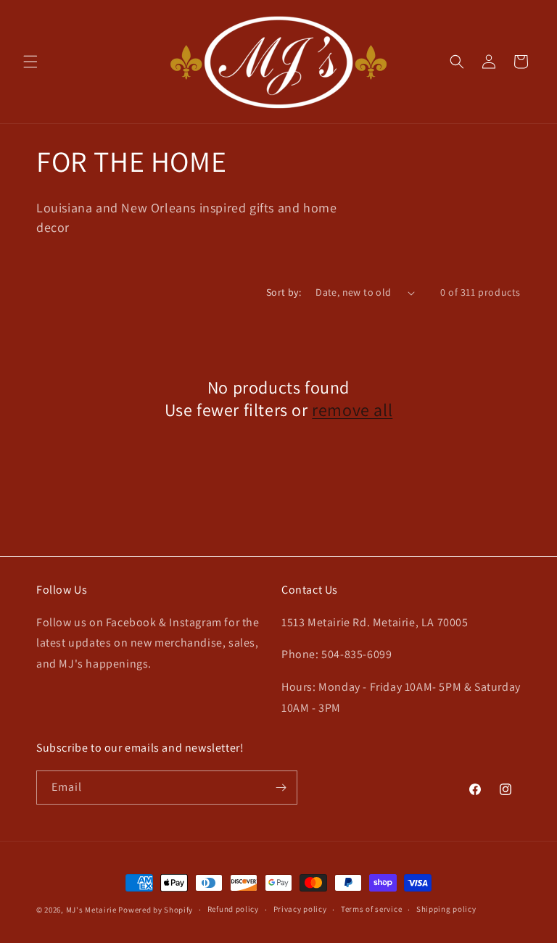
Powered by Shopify (155, 910)
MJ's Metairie (91, 910)
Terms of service (371, 909)
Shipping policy (446, 909)
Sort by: (283, 292)
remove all (352, 410)
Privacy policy (300, 909)
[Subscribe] (281, 787)
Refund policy (233, 909)
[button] (30, 62)
